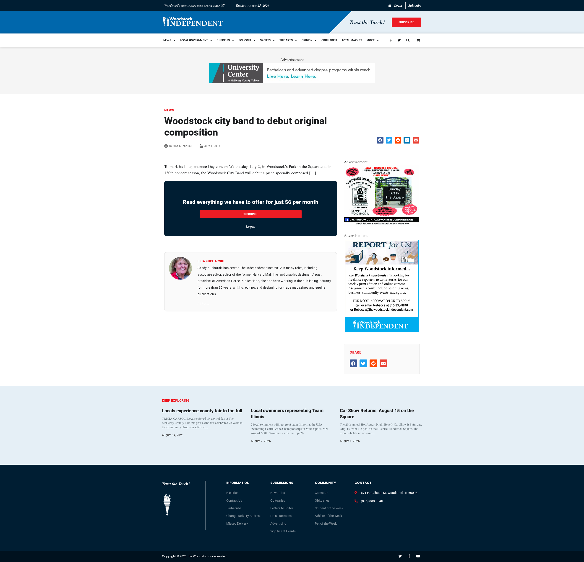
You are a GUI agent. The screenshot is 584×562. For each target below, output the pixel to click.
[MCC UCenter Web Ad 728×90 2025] (292, 82)
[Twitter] (400, 556)
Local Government (194, 40)
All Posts (203, 303)
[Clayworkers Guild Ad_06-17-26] (381, 224)
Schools (245, 40)
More (371, 40)
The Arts (286, 40)
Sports (265, 40)
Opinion (307, 40)
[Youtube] (418, 556)
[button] (380, 140)
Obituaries (329, 40)
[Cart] (418, 40)
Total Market (352, 40)
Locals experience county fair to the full (202, 410)
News (167, 40)
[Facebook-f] (409, 556)
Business (223, 40)
